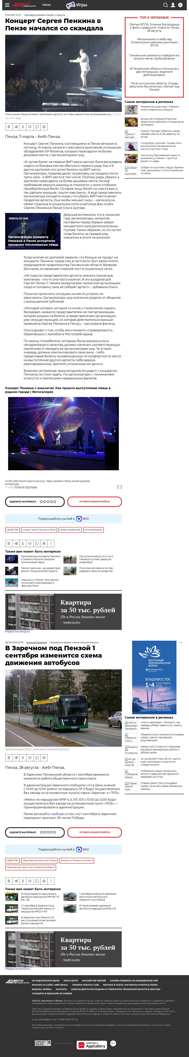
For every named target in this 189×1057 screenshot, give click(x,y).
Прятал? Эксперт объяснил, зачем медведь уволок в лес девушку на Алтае (160, 134)
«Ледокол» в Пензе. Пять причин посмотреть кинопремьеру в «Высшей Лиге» (40, 582)
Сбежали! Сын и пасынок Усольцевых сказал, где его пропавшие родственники (162, 737)
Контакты (61, 989)
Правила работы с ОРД (85, 985)
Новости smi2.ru (17, 631)
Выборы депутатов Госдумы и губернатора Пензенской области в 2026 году (115, 989)
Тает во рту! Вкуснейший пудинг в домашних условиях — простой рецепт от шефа (160, 158)
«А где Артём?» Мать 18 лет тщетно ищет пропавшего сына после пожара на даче (161, 761)
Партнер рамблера (64, 1043)
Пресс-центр (71, 981)
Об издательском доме (45, 981)
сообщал (58, 814)
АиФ (18, 118)
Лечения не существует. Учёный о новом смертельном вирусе (160, 108)
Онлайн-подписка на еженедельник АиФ (134, 981)
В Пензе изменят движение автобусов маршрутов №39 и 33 (97, 907)
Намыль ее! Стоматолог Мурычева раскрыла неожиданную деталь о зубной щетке (160, 749)
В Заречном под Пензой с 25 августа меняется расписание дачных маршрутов (38, 920)
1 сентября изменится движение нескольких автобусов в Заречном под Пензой (97, 896)
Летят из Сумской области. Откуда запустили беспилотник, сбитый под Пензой (154, 86)
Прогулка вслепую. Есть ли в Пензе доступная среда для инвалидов (96, 559)
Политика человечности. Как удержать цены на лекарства (96, 569)
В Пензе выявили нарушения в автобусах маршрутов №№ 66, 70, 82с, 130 (40, 896)
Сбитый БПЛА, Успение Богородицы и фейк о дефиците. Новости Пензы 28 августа (154, 27)
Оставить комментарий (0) (94, 501)
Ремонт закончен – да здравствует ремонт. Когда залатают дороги (41, 569)
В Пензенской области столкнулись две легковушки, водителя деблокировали (154, 72)
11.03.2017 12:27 (13, 15)
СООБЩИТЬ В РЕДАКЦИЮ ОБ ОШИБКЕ (52, 993)
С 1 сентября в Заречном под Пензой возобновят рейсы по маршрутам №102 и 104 (38, 908)
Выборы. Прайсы (41, 989)
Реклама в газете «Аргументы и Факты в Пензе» (130, 985)
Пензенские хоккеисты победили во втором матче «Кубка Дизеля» (154, 57)
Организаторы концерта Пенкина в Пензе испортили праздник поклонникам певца (40, 559)
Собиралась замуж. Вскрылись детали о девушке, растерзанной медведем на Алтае (160, 774)
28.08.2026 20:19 (14, 642)
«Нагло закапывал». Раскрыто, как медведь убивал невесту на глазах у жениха (161, 725)
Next (114, 431)
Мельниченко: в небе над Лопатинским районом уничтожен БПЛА (154, 42)
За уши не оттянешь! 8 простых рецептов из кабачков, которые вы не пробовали (162, 121)
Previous (12, 431)
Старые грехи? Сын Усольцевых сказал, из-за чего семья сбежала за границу (161, 786)
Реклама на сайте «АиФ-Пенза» (50, 985)
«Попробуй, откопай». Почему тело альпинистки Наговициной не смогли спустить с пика (161, 146)
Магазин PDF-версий (94, 981)
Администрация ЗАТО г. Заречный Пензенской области (37, 749)
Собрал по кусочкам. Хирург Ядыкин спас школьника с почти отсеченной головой (162, 170)
